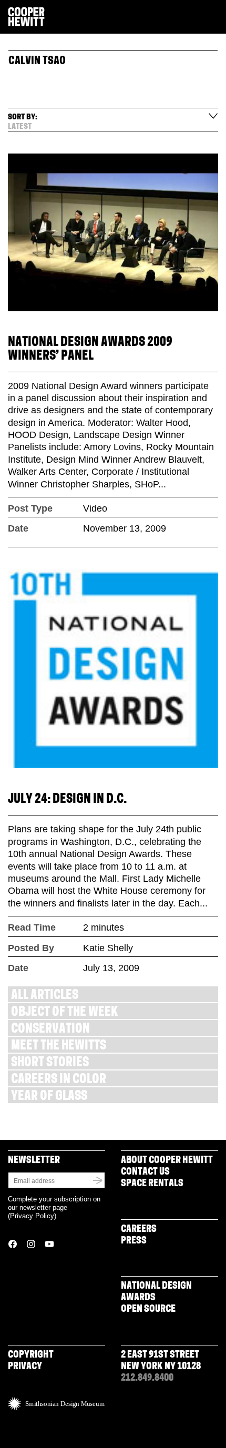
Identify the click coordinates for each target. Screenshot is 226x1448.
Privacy (25, 1367)
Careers (139, 1230)
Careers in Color (58, 1080)
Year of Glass (49, 1097)
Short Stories (50, 1063)
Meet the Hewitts (58, 1047)
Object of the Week (64, 1013)
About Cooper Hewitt (167, 1161)
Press (134, 1241)
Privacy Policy (32, 1216)
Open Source (148, 1309)
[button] (214, 17)
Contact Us (145, 1172)
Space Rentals (152, 1184)
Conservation (50, 1030)
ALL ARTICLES (44, 996)
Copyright (31, 1355)
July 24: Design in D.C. (67, 800)
